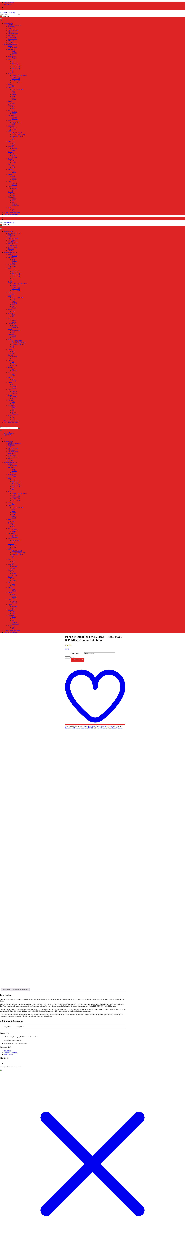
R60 (13, 138)
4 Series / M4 (16, 80)
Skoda (10, 169)
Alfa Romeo (11, 49)
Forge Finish (75, 653)
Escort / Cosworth (17, 89)
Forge (67, 728)
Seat (9, 164)
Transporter (15, 206)
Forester (14, 178)
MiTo (13, 54)
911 (13, 153)
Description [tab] (6, 989)
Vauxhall (10, 192)
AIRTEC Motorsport (14, 25)
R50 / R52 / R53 (17, 133)
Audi (9, 60)
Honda (10, 101)
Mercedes (11, 126)
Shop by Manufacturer (11, 44)
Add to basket (77, 660)
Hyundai (10, 105)
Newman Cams (12, 39)
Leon (13, 167)
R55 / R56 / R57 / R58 (18, 134)
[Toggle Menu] (1, 20)
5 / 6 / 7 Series (16, 82)
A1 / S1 (14, 61)
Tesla (9, 181)
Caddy (14, 199)
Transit (14, 100)
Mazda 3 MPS (16, 122)
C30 (13, 209)
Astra (13, 193)
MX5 (13, 124)
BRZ (13, 176)
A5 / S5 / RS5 (16, 66)
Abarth (10, 46)
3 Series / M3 (16, 79)
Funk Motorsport (13, 33)
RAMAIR (11, 40)
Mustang (14, 94)
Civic (13, 103)
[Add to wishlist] (95, 724)
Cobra (9, 28)
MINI (9, 131)
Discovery (15, 119)
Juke (13, 145)
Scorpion (10, 42)
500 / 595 (14, 47)
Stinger (14, 113)
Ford (9, 87)
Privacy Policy (8, 1054)
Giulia (13, 51)
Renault (10, 159)
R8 (12, 70)
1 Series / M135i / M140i (19, 75)
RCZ (13, 150)
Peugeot (10, 146)
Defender (14, 117)
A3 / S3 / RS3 (16, 63)
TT (12, 72)
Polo (13, 202)
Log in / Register (9, 2)
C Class (14, 129)
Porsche (10, 152)
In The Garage (12, 37)
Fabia (13, 171)
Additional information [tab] (20, 989)
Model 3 (14, 183)
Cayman (14, 157)
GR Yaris (14, 188)
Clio (13, 160)
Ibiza (13, 166)
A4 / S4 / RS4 (16, 65)
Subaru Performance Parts (12, 212)
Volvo (9, 207)
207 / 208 (14, 148)
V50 (13, 211)
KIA (9, 110)
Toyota (10, 186)
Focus (13, 93)
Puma (13, 96)
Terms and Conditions (10, 1052)
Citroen (10, 84)
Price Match (7, 1051)
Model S (14, 185)
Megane (14, 162)
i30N (13, 108)
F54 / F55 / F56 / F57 (18, 136)
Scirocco (14, 204)
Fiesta (13, 91)
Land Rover (11, 115)
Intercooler (84, 728)
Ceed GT (14, 112)
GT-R (13, 143)
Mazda (10, 120)
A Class (14, 127)
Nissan (10, 141)
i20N (13, 106)
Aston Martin (12, 56)
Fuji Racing (11, 32)
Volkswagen (11, 197)
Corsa (13, 195)
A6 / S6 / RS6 (16, 68)
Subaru (10, 174)
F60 (13, 139)
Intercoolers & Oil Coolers (92, 726)
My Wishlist (7, 4)
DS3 (13, 86)
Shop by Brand (8, 23)
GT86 (13, 190)
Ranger (14, 98)
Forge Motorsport (13, 30)
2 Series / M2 (16, 77)
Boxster (14, 155)
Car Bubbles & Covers (11, 214)
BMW (10, 73)
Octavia (14, 173)
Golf (13, 200)
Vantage (14, 58)
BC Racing (11, 27)
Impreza (14, 179)
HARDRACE (12, 35)
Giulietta (14, 53)
